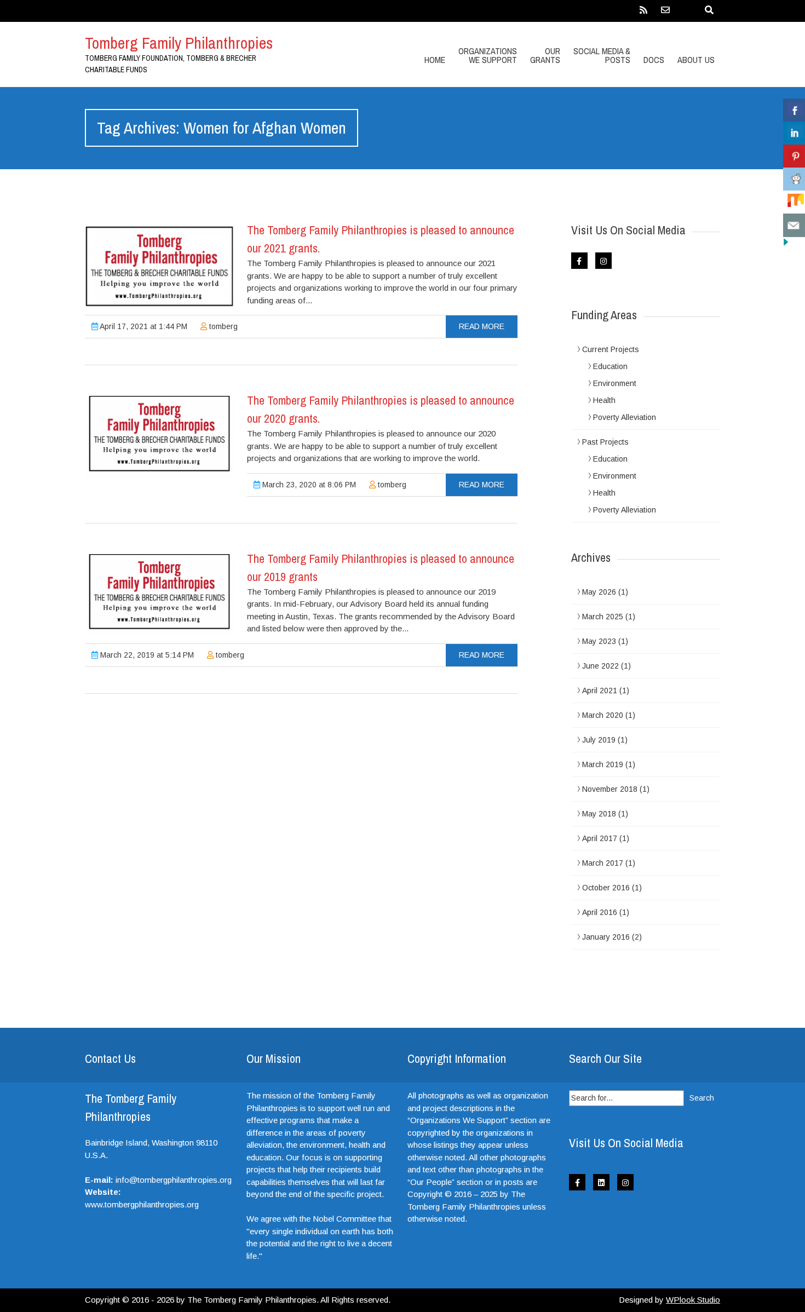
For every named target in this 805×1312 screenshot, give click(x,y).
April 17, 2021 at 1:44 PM (142, 326)
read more (481, 326)
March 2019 (602, 764)
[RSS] (643, 13)
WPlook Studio (693, 1299)
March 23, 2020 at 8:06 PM (308, 484)
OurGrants (545, 55)
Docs (653, 60)
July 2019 (599, 739)
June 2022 (600, 665)
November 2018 (609, 789)
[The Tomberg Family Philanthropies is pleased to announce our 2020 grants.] (159, 437)
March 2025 (602, 616)
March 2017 (602, 863)
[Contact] (665, 13)
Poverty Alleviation (624, 417)
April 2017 (599, 838)
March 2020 (602, 715)
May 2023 (599, 641)
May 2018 (599, 813)
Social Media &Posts (601, 55)
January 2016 (606, 937)
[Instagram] (603, 260)
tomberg (222, 326)
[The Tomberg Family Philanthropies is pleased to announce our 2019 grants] (159, 595)
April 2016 (599, 912)
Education (610, 366)
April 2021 (599, 690)
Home (434, 60)
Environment (614, 383)
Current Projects (610, 349)
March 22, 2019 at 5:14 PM (146, 655)
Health (604, 400)
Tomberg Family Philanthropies (179, 43)
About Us (696, 60)
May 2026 (599, 592)
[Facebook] (579, 260)
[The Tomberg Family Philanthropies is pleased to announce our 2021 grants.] (159, 267)
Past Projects (605, 442)
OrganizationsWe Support (487, 55)
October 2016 (606, 887)
